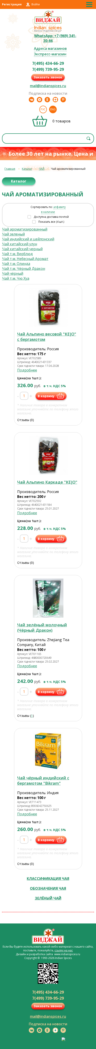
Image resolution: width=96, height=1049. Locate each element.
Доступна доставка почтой (51, 217)
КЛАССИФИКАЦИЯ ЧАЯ (48, 878)
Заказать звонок (48, 77)
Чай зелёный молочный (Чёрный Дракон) (42, 627)
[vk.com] (31, 99)
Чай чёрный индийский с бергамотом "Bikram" (43, 780)
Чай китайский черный (22, 248)
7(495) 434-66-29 (48, 63)
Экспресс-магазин (50, 54)
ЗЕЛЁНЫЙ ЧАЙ (48, 898)
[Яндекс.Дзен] (55, 99)
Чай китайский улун (19, 243)
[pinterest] (63, 99)
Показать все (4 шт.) (51, 222)
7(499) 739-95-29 (48, 69)
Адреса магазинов (50, 48)
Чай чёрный (12, 273)
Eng (53, 109)
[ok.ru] (47, 99)
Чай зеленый (13, 234)
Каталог (27, 169)
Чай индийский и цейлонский (28, 239)
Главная (9, 169)
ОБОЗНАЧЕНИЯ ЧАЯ (48, 888)
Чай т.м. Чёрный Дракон (23, 268)
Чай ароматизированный (24, 229)
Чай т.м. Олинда (16, 263)
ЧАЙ (41, 169)
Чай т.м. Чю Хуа (15, 278)
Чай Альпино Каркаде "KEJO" (47, 482)
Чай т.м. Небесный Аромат (25, 258)
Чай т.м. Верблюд (17, 253)
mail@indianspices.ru (48, 85)
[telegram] (39, 99)
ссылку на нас (63, 950)
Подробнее (27, 370)
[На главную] (48, 23)
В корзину (46, 396)
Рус (43, 109)
